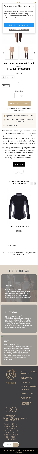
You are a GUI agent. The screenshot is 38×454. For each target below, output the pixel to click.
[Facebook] (8, 409)
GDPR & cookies (27, 393)
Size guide (19, 164)
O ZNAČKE (25, 382)
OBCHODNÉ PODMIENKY (26, 398)
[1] (16, 444)
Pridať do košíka (19, 104)
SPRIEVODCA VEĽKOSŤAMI (26, 378)
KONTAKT (25, 390)
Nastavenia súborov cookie (19, 30)
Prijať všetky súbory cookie (19, 25)
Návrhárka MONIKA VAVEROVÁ (29, 372)
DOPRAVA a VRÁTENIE (26, 403)
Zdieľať (16, 171)
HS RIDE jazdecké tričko (19, 226)
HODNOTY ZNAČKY (29, 386)
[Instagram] (14, 409)
